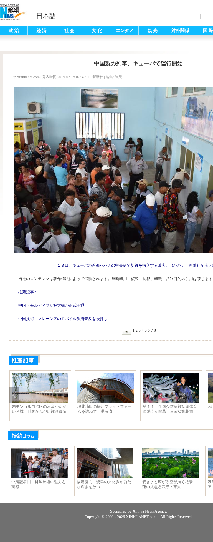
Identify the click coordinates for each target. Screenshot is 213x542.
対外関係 (180, 30)
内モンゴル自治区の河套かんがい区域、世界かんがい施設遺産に (39, 409)
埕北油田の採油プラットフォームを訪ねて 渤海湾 (104, 409)
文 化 (97, 30)
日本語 (46, 15)
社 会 (69, 30)
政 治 (14, 30)
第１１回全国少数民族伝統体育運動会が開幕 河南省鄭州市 (170, 409)
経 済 (42, 30)
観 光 (153, 30)
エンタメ (125, 30)
